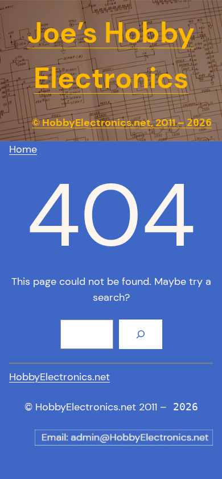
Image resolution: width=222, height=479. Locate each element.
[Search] (140, 334)
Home (23, 149)
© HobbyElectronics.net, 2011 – (122, 122)
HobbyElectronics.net (59, 377)
